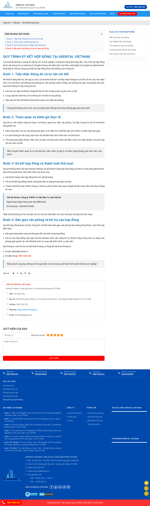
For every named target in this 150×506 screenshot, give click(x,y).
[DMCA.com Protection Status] (46, 494)
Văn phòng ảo (23, 14)
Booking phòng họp (127, 14)
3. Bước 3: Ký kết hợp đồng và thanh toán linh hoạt (25, 45)
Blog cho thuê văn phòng (122, 32)
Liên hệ (70, 421)
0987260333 (12, 374)
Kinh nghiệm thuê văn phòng (120, 41)
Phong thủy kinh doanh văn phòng (122, 50)
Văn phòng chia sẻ (40, 14)
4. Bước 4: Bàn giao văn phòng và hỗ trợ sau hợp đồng (27, 48)
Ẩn (102, 34)
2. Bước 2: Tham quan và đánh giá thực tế (21, 42)
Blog (112, 14)
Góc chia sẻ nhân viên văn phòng (122, 54)
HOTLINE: (135, 7)
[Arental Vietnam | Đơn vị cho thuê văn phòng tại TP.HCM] (8, 4)
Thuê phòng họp (58, 14)
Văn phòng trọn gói (77, 14)
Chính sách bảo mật (95, 417)
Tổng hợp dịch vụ (94, 424)
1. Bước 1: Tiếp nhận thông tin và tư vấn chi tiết (24, 39)
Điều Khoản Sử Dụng (95, 421)
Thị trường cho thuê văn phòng (121, 46)
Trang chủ (9, 14)
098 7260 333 (39, 468)
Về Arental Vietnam (75, 413)
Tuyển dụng (72, 417)
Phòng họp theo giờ (10, 393)
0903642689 (41, 374)
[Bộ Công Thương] (31, 494)
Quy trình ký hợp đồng (96, 413)
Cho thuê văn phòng (98, 14)
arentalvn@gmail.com (41, 471)
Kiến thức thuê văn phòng (119, 37)
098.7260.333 (13, 502)
